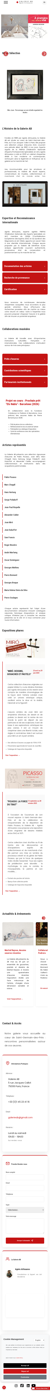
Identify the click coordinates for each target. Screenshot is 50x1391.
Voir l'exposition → (12, 755)
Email (8, 1183)
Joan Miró (8, 522)
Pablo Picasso (10, 477)
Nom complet (10, 1172)
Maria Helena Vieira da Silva (15, 590)
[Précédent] (5, 53)
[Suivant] (44, 53)
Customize (25, 1377)
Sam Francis (9, 537)
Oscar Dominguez (11, 560)
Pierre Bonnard (10, 575)
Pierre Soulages (11, 597)
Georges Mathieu (11, 567)
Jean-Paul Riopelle (12, 507)
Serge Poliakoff (11, 500)
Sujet (7, 1205)
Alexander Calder (11, 515)
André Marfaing (10, 552)
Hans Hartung (10, 492)
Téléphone (9, 1194)
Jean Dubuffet (10, 530)
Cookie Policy (19, 1357)
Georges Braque (11, 582)
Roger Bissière (10, 545)
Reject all (25, 1371)
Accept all (25, 1365)
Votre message (11, 1216)
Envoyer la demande (23, 1240)
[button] (6, 2)
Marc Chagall (9, 484)
